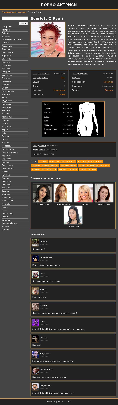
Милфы (54, 165)
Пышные (43, 161)
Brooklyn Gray (42, 204)
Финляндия (7, 201)
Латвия (5, 136)
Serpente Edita (63, 204)
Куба (4, 133)
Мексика (6, 143)
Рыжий (62, 94)
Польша (5, 162)
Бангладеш (7, 52)
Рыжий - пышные (87, 169)
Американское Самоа (12, 39)
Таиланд (6, 188)
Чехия (5, 207)
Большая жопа (95, 161)
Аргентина (7, 46)
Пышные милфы (68, 165)
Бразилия (6, 68)
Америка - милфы (40, 165)
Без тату (82, 161)
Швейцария (7, 213)
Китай (5, 123)
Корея (5, 130)
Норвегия (6, 155)
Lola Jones (83, 204)
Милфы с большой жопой (44, 169)
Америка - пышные (68, 169)
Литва (5, 139)
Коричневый (59, 90)
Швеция (6, 217)
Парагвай (6, 159)
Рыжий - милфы (86, 165)
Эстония (6, 220)
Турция (5, 191)
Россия (5, 172)
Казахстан (7, 117)
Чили (4, 210)
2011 (63, 78)
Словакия (6, 181)
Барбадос (6, 56)
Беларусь (6, 59)
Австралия (7, 27)
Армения (6, 49)
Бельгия (6, 62)
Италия (5, 114)
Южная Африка (9, 223)
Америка (22, 12)
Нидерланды (8, 149)
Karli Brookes (104, 204)
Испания (6, 110)
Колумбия (6, 126)
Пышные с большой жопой (62, 161)
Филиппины (7, 197)
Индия (5, 97)
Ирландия (6, 104)
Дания (5, 88)
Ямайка (5, 226)
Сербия (5, 178)
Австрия (6, 30)
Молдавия (7, 146)
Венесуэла (7, 75)
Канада (5, 120)
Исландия (6, 107)
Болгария (6, 65)
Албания (6, 33)
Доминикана (8, 91)
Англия (5, 43)
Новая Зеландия (10, 152)
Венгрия (6, 72)
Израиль (6, 94)
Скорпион (108, 82)
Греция (5, 85)
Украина (6, 194)
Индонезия (7, 101)
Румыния (6, 175)
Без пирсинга (102, 165)
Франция (6, 204)
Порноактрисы (9, 12)
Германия (6, 81)
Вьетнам (6, 78)
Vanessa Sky (73, 226)
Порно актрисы (59, 5)
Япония (5, 230)
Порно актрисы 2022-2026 (59, 402)
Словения (6, 184)
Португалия (7, 165)
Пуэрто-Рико (8, 168)
